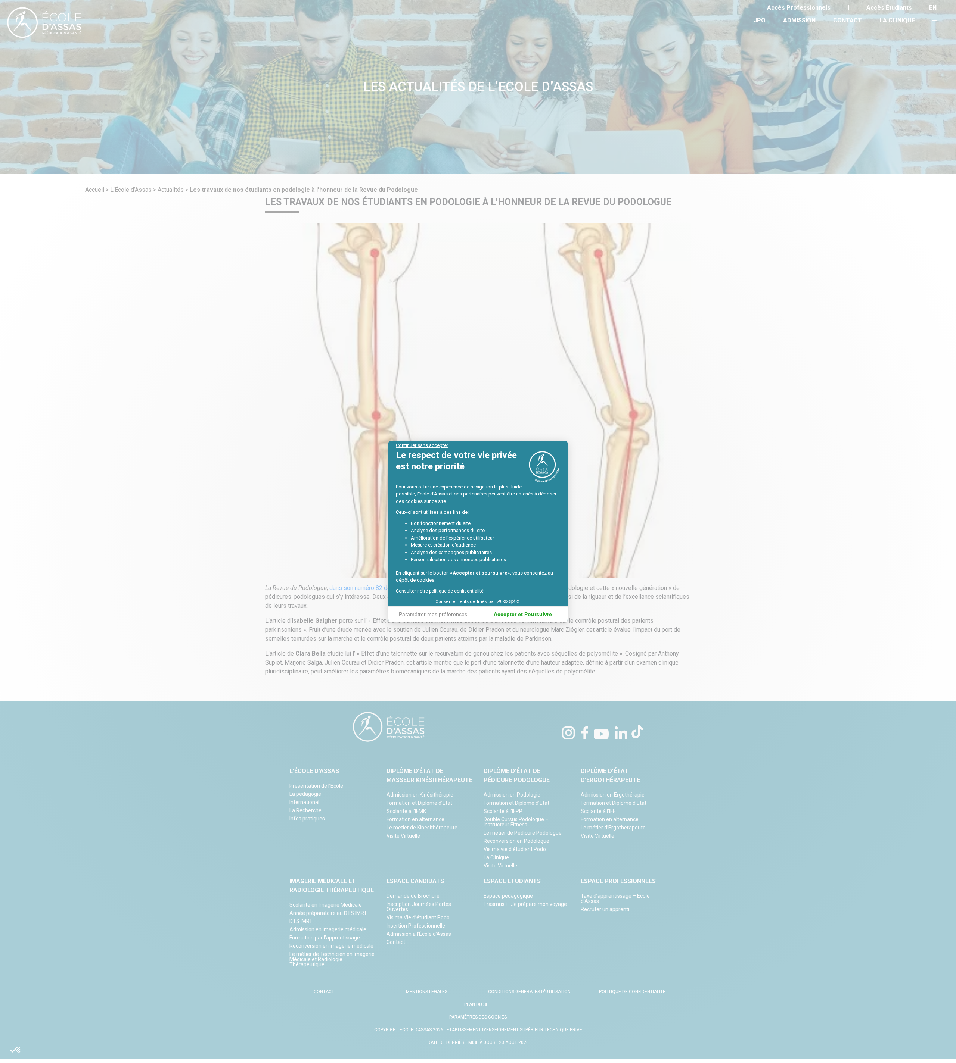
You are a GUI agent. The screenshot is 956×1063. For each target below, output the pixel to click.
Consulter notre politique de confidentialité (440, 591)
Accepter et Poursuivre (523, 614)
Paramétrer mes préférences (433, 614)
